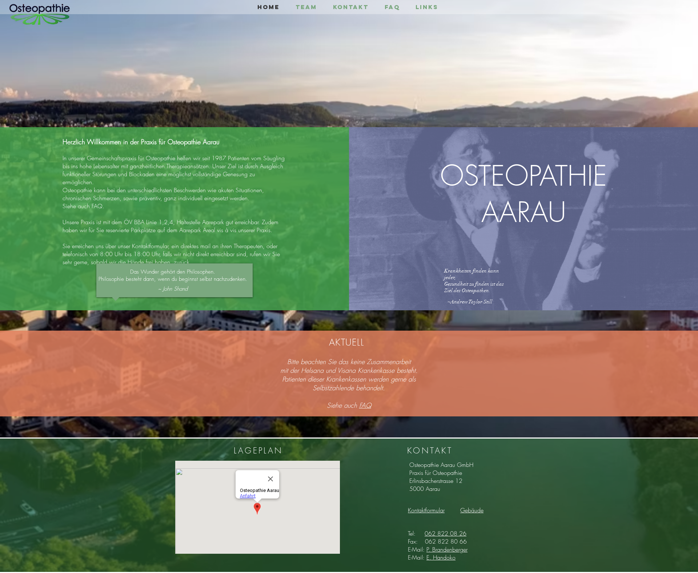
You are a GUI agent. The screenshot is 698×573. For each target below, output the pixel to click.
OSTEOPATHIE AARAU (523, 194)
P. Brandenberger (447, 549)
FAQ (365, 405)
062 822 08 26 (445, 533)
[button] (472, 510)
